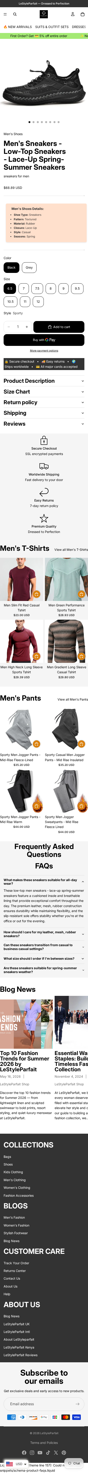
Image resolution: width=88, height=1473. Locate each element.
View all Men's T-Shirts (71, 549)
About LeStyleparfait (19, 1339)
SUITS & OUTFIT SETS (52, 27)
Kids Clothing (13, 1172)
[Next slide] (79, 1061)
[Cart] (83, 14)
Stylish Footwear (16, 1233)
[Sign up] (77, 1404)
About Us (10, 1286)
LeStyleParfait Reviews (20, 1355)
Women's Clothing (17, 1187)
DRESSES (79, 27)
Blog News (11, 1241)
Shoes (8, 1164)
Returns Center (15, 1271)
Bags (7, 1156)
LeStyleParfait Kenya (19, 1347)
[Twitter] (56, 1452)
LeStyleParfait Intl (17, 1332)
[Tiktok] (48, 1452)
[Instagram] (32, 1452)
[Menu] (5, 14)
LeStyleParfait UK (17, 1324)
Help (7, 1294)
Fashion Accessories (19, 1195)
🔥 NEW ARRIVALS (17, 27)
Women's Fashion (16, 1225)
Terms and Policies (44, 1443)
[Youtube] (40, 1452)
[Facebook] (24, 1452)
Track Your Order (16, 1263)
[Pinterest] (64, 1452)
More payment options (44, 350)
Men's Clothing (15, 1180)
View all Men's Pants (73, 699)
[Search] (15, 14)
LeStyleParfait (49, 1433)
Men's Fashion (14, 1217)
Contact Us (12, 1278)
